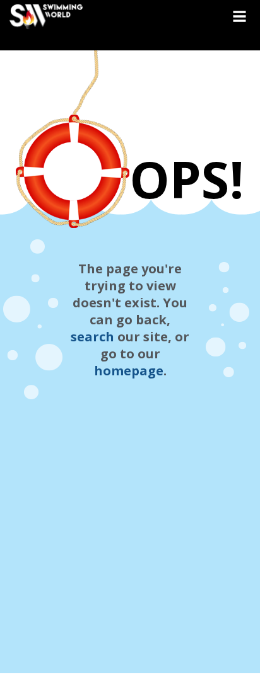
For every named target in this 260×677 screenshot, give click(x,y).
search (92, 336)
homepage (128, 370)
